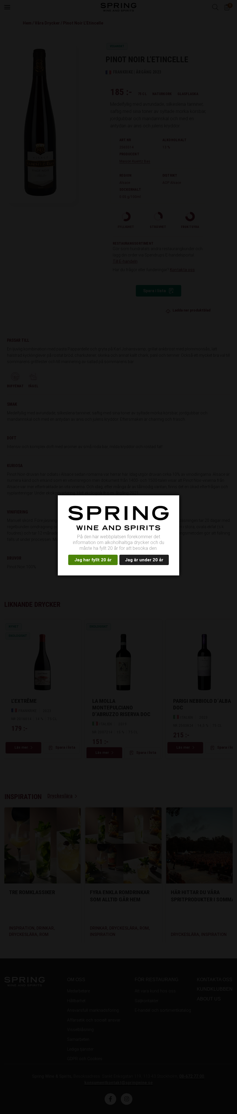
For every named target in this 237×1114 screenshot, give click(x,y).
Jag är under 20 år (144, 559)
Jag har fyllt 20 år (93, 559)
